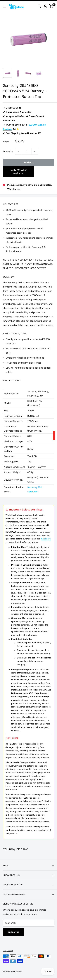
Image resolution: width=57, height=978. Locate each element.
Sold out (28, 162)
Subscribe (13, 932)
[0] (51, 6)
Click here (46, 538)
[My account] (45, 6)
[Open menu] (4, 6)
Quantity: (8, 151)
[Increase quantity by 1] (34, 151)
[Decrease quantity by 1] (18, 151)
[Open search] (39, 6)
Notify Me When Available (18, 171)
